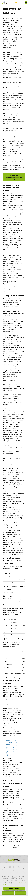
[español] (16, 2)
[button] (26, 2)
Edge (8, 744)
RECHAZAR (8, 893)
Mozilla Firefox (12, 742)
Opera (8, 754)
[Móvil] (18, 2)
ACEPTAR (20, 893)
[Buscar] (14, 2)
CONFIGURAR (14, 889)
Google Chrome (12, 740)
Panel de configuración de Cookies (14, 177)
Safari (8, 756)
